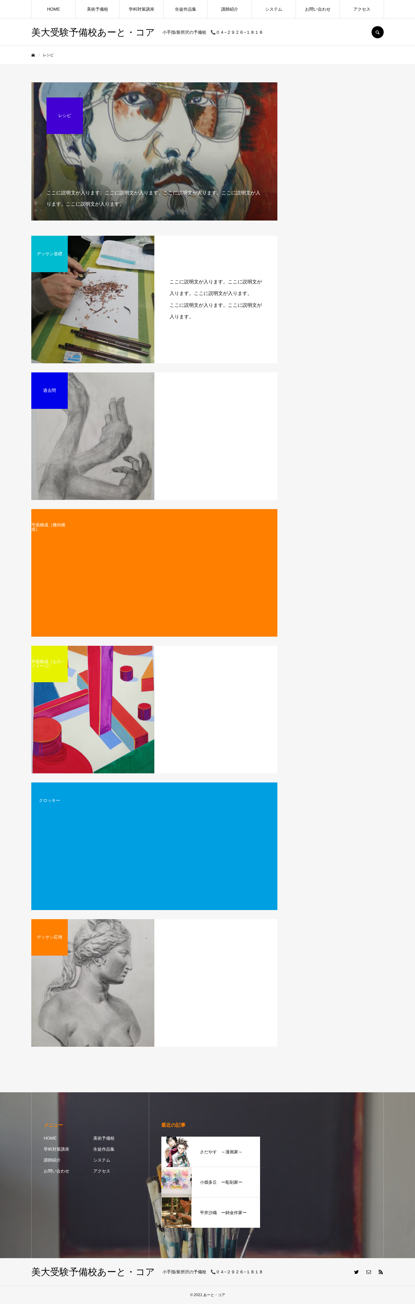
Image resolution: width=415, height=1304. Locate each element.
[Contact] (368, 1272)
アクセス (361, 9)
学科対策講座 (141, 9)
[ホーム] (33, 55)
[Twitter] (356, 1272)
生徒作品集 (185, 9)
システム (273, 9)
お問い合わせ (318, 9)
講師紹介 (229, 9)
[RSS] (381, 1272)
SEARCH (378, 32)
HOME (53, 9)
